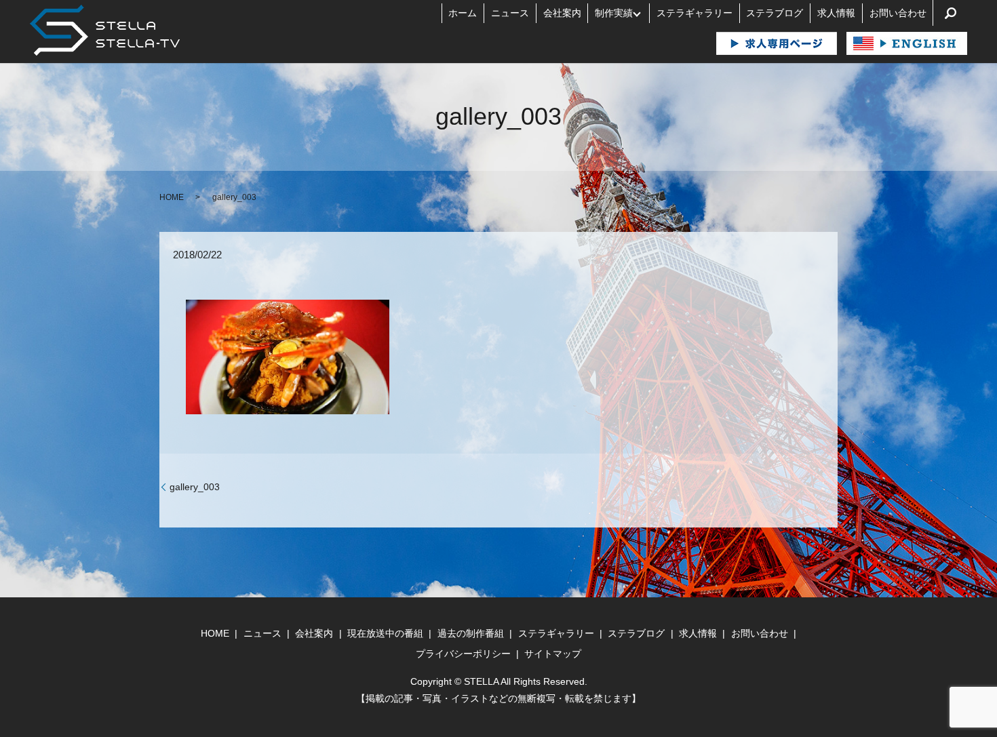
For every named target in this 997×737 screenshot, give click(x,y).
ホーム (462, 12)
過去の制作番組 (470, 633)
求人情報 (836, 12)
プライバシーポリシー (463, 653)
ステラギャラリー (694, 12)
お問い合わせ (897, 12)
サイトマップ (552, 653)
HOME (171, 197)
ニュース (510, 12)
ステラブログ (774, 12)
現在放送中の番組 (385, 633)
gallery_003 (195, 486)
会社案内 (562, 12)
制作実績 (614, 12)
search (950, 13)
